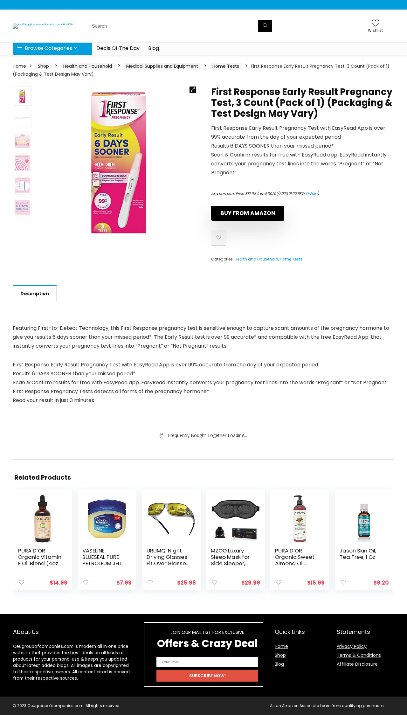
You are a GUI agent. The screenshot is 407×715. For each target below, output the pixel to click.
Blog (153, 48)
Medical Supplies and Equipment (162, 66)
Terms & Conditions (359, 655)
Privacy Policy (352, 646)
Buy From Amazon (247, 213)
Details (311, 193)
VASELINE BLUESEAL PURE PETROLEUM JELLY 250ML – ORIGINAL (104, 563)
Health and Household (87, 66)
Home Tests (225, 66)
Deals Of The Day (118, 48)
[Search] (265, 26)
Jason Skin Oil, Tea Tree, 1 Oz (358, 554)
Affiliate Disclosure (357, 664)
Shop (43, 66)
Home (19, 66)
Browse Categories (48, 48)
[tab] (35, 293)
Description (34, 293)
